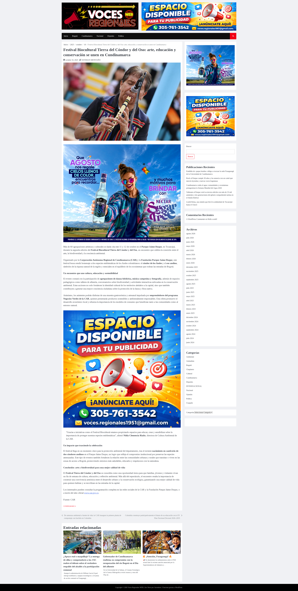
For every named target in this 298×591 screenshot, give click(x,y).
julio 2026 (190, 238)
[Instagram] (193, 423)
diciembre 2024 (192, 317)
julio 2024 (190, 338)
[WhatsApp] (204, 423)
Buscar (188, 146)
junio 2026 (190, 242)
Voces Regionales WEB (135, 587)
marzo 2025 (190, 305)
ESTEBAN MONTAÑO (91, 60)
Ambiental (190, 357)
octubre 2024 (191, 326)
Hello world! (212, 219)
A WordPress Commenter (195, 219)
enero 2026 (190, 263)
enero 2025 (190, 313)
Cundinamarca (87, 36)
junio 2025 (190, 292)
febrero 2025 (191, 309)
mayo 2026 (190, 246)
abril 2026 (190, 250)
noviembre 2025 (192, 271)
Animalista (190, 361)
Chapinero (190, 369)
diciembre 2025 (192, 267)
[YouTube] (199, 423)
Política (121, 36)
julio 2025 (190, 288)
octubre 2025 (191, 275)
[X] (210, 423)
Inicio (66, 36)
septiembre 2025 (192, 280)
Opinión (189, 395)
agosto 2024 (190, 334)
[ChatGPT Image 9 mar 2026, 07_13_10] (122, 427)
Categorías (190, 412)
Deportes (110, 36)
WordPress (178, 587)
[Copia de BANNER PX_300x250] (122, 241)
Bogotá (75, 36)
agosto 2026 (190, 234)
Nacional (100, 36)
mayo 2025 (190, 296)
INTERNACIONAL (194, 386)
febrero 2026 (191, 259)
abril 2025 (190, 301)
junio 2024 (190, 342)
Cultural (189, 374)
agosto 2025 (190, 284)
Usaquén (189, 403)
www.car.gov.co (91, 493)
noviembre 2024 (192, 321)
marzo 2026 (190, 254)
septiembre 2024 (192, 330)
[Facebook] (188, 423)
